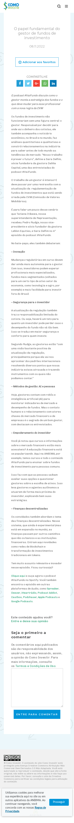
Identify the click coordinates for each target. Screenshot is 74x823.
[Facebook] (20, 83)
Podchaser (30, 597)
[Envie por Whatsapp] (45, 83)
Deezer (15, 592)
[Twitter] (28, 83)
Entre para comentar (37, 714)
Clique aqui (18, 575)
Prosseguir (59, 802)
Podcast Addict (47, 592)
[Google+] (36, 83)
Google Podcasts (22, 601)
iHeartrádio (28, 592)
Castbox (16, 597)
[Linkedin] (53, 83)
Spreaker (53, 588)
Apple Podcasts (48, 597)
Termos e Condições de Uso (35, 666)
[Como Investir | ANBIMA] (11, 9)
